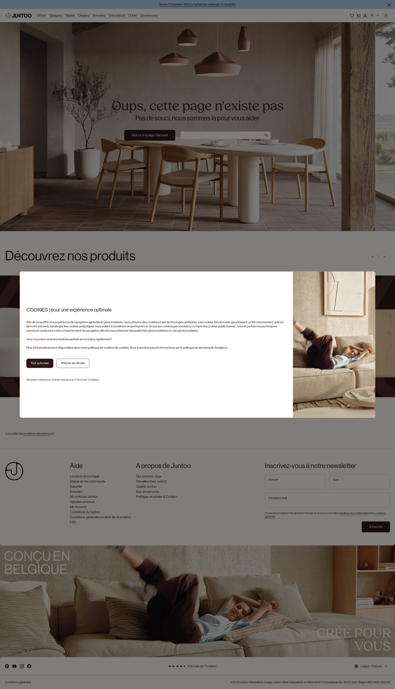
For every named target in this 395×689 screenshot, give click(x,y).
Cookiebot (93, 379)
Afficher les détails (73, 363)
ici (225, 348)
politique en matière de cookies (108, 348)
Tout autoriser (40, 363)
